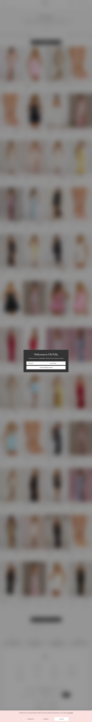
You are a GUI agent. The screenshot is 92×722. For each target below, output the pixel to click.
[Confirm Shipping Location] (46, 367)
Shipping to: (31, 363)
